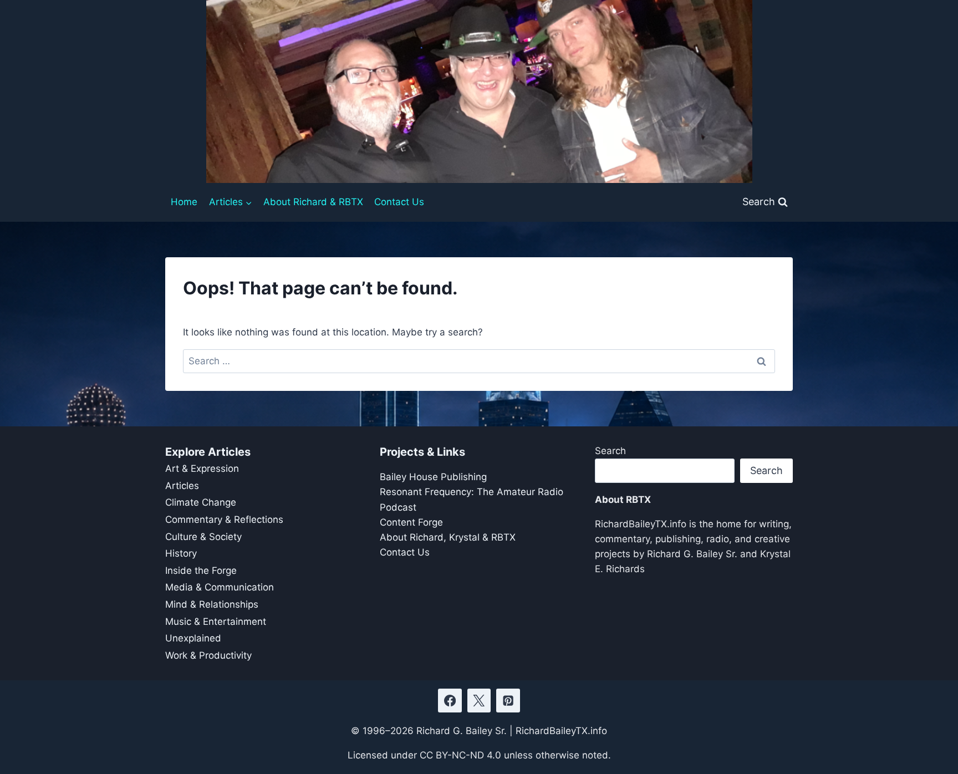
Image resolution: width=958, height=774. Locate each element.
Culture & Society (203, 536)
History (181, 553)
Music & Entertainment (215, 621)
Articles (182, 485)
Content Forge (411, 522)
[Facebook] (450, 700)
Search (610, 450)
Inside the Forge (201, 570)
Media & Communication (219, 587)
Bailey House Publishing (433, 476)
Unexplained (193, 638)
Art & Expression (202, 468)
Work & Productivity (208, 655)
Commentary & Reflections (224, 519)
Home (184, 201)
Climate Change (200, 502)
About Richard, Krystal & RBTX (448, 537)
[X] (479, 700)
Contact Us (399, 201)
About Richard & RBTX (313, 201)
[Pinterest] (508, 700)
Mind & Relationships (211, 604)
